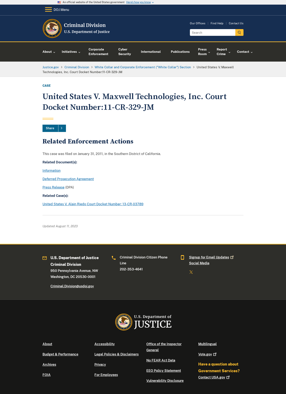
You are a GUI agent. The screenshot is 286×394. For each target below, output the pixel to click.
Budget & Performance (60, 354)
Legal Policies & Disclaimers (116, 354)
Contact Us (236, 23)
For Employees (106, 375)
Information (52, 171)
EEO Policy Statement (163, 371)
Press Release (53, 187)
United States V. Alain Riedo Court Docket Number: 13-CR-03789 (93, 204)
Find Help (217, 23)
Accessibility (104, 344)
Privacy (100, 365)
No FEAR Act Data (160, 360)
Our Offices (197, 23)
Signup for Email (209, 257)
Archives (49, 365)
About (47, 344)
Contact (211, 377)
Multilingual (207, 344)
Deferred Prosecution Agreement (68, 179)
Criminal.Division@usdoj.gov (72, 286)
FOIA (47, 375)
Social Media (199, 263)
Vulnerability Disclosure (165, 381)
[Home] (77, 36)
